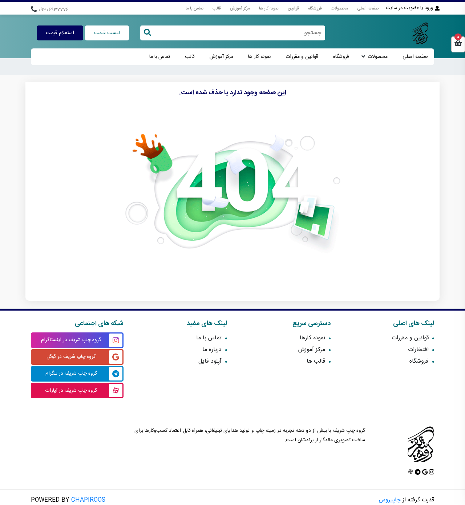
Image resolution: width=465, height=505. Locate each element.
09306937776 (53, 10)
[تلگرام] (417, 473)
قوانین (293, 8)
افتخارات (418, 350)
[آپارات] (410, 473)
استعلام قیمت (60, 33)
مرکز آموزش (240, 8)
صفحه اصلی (368, 8)
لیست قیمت (107, 33)
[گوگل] (424, 473)
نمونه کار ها (269, 8)
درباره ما (212, 350)
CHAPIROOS (88, 500)
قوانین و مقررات (302, 56)
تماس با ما (194, 8)
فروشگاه (315, 8)
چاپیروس (390, 500)
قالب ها (316, 361)
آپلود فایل (210, 361)
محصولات (339, 8)
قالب (217, 8)
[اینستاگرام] (431, 473)
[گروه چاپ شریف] (418, 33)
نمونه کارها (312, 338)
